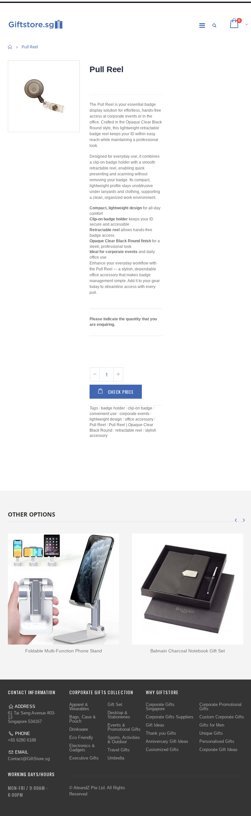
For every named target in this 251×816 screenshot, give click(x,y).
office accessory (139, 419)
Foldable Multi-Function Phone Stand (63, 650)
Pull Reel (107, 69)
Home (10, 47)
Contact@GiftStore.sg (29, 758)
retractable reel (128, 430)
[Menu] (202, 25)
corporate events (134, 413)
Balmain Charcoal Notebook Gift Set (187, 650)
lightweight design (106, 419)
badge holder (113, 408)
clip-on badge (140, 408)
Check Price (121, 391)
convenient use (103, 413)
